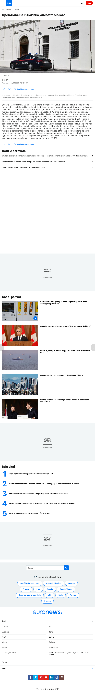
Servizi (5, 662)
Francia (26, 589)
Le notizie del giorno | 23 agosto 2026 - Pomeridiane (23, 167)
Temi (4, 621)
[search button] (66, 567)
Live (89, 3)
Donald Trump (66, 589)
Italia (61, 595)
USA (49, 595)
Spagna (71, 583)
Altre (4, 668)
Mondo (16, 9)
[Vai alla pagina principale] (9, 3)
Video (4, 647)
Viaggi (4, 642)
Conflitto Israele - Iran (29, 583)
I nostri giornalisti (9, 652)
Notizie (8, 9)
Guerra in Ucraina (53, 583)
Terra (51, 632)
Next (4, 637)
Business (5, 632)
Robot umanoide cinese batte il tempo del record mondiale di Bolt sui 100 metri (33, 162)
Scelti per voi (11, 297)
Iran (38, 589)
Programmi (53, 647)
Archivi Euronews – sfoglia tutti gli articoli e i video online (69, 653)
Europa (47, 601)
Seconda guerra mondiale (30, 595)
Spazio (50, 589)
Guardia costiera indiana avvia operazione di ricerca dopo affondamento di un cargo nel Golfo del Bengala (45, 156)
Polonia (73, 595)
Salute (51, 637)
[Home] (2, 9)
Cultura (52, 642)
